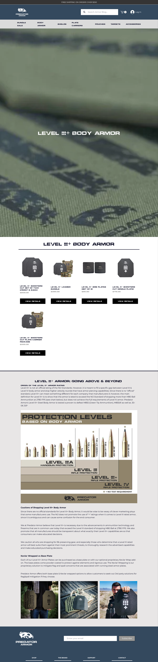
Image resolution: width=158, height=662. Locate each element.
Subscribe (127, 638)
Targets (115, 24)
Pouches (100, 24)
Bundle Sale (21, 24)
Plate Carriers (77, 24)
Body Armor (41, 24)
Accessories (133, 24)
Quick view (32, 277)
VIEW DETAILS (32, 301)
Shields (62, 24)
